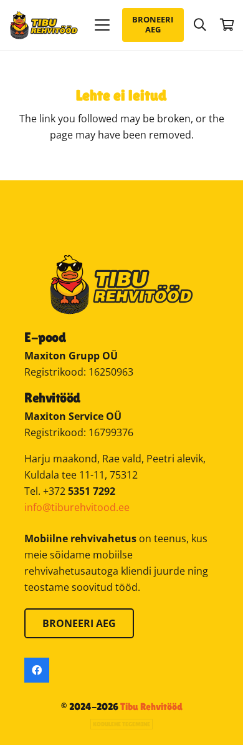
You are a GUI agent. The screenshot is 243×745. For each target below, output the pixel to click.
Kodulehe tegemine (121, 724)
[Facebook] (36, 670)
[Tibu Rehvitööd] (44, 25)
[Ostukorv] (227, 25)
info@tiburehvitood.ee (77, 507)
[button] (102, 24)
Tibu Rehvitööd (151, 707)
